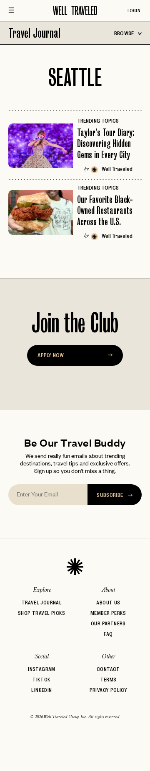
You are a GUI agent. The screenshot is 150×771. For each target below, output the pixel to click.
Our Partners (108, 623)
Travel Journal (34, 33)
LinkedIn (41, 690)
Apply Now (51, 355)
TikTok (41, 679)
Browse (124, 33)
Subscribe (111, 495)
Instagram (41, 669)
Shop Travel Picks (41, 613)
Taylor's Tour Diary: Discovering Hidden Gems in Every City (105, 143)
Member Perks (108, 613)
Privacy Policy (109, 690)
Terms (108, 679)
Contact (108, 669)
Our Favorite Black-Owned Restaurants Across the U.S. (105, 210)
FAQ (108, 634)
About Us (108, 602)
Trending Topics (98, 120)
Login (134, 10)
